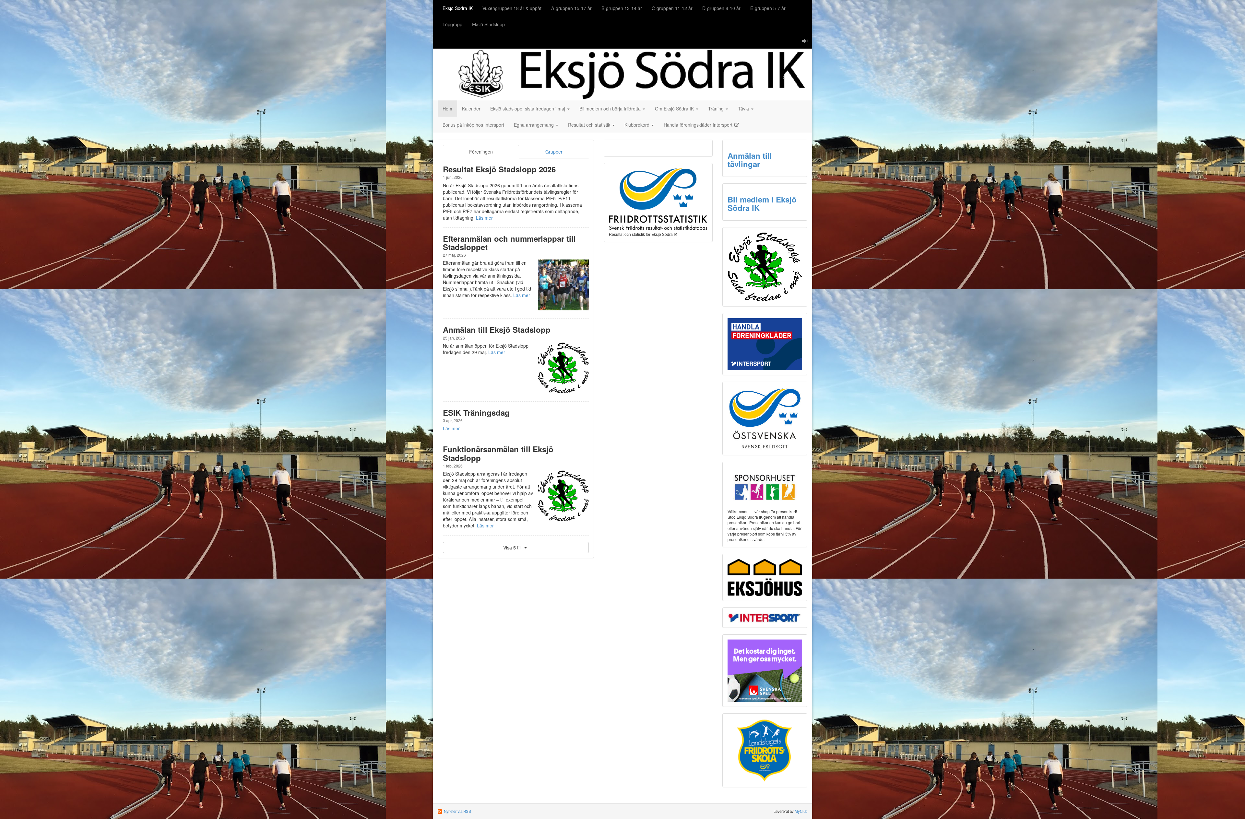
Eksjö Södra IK (458, 8)
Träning (716, 108)
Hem (447, 108)
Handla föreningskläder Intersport (699, 124)
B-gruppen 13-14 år (621, 8)
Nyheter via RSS (457, 811)
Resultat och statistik (589, 124)
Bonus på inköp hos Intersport (473, 124)
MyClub (801, 811)
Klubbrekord (637, 124)
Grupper (554, 151)
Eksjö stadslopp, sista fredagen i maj (528, 108)
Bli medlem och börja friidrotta (610, 108)
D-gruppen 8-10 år (721, 8)
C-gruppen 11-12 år (672, 8)
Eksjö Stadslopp (488, 24)
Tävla (744, 108)
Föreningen (481, 151)
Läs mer (484, 217)
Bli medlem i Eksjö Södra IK (762, 203)
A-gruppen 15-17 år (571, 8)
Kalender (471, 108)
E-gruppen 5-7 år (768, 8)
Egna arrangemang (534, 124)
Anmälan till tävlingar (750, 159)
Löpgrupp (452, 24)
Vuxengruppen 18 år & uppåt (511, 8)
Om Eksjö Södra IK (675, 108)
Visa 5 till (513, 547)
